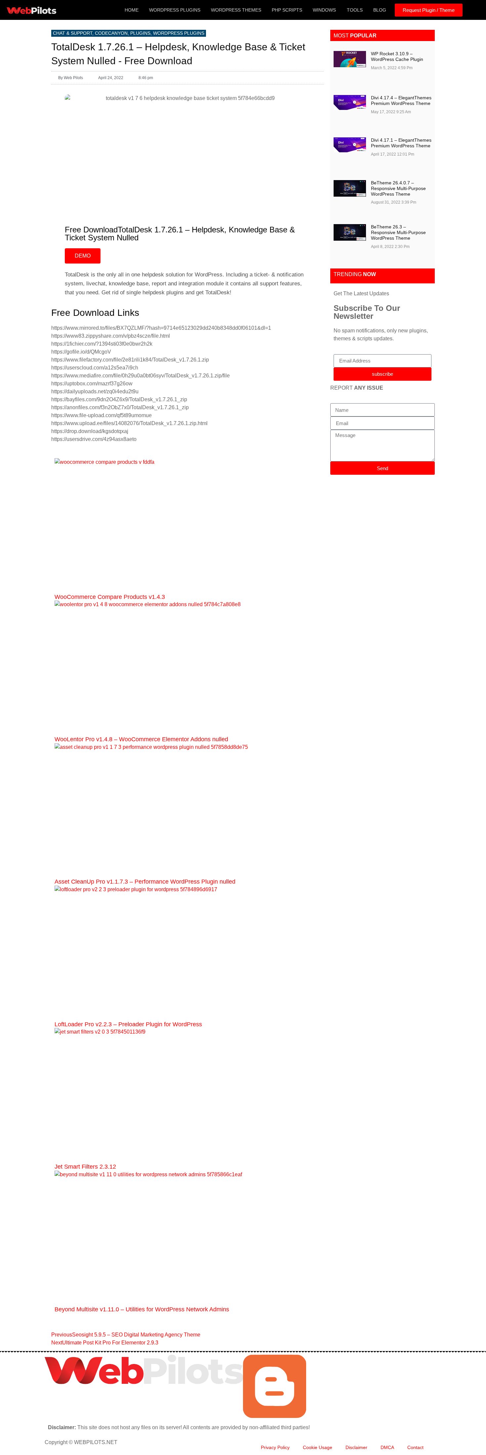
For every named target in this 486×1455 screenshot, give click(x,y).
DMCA (387, 1447)
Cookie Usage (317, 1447)
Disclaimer (356, 1447)
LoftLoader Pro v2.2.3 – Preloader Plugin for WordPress (128, 1024)
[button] (472, 10)
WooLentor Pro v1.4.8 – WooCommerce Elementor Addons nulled (141, 739)
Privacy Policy (275, 1447)
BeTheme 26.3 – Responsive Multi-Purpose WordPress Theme (398, 232)
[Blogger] (274, 1416)
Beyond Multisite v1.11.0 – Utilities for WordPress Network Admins (142, 1309)
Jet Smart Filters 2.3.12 (85, 1166)
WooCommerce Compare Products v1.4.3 (110, 597)
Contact (415, 1447)
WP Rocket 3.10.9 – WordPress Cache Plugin (397, 56)
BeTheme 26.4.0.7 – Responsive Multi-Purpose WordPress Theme (398, 188)
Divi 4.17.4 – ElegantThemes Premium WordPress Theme (401, 100)
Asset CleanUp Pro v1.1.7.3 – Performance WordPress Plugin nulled (145, 881)
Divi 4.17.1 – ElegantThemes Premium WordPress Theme (401, 142)
